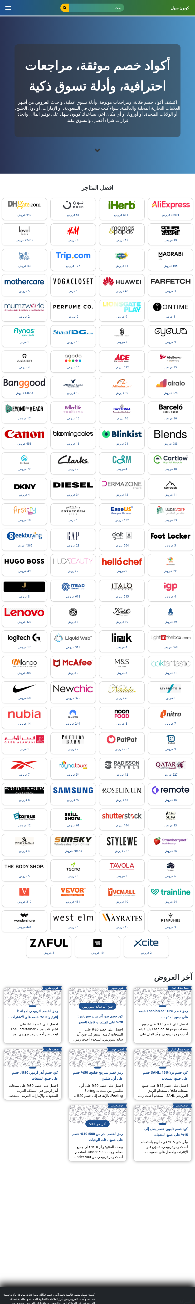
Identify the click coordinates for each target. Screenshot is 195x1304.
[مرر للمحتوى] (97, 150)
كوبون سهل (180, 7)
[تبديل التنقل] (8, 8)
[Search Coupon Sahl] (64, 8)
